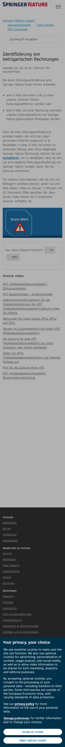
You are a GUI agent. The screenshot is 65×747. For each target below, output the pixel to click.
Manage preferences (16, 718)
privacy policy (24, 704)
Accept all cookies (32, 732)
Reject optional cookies (33, 740)
